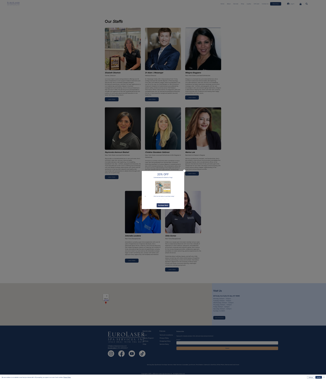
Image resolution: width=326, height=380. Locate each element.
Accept (318, 377)
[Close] (324, 377)
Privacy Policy (67, 377)
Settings (311, 377)
